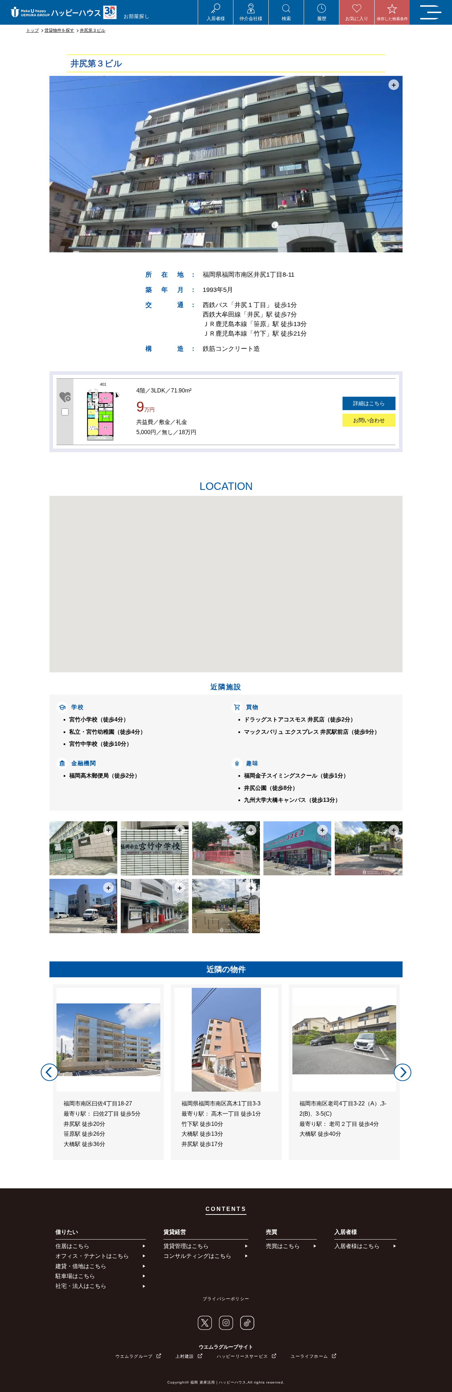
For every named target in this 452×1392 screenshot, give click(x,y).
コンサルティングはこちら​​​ (197, 1256)
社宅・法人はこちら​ (80, 1286)
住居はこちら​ (72, 1246)
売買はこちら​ (283, 1246)
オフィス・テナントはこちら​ (92, 1256)
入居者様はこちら (357, 1246)
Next (402, 1072)
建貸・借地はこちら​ (80, 1266)
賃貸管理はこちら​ (186, 1246)
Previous (49, 1072)
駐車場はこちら (75, 1276)
